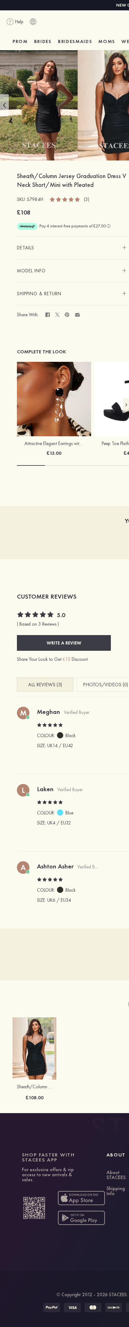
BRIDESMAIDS (75, 41)
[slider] (65, 199)
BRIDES (43, 41)
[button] (4, 105)
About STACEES (116, 1175)
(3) (86, 199)
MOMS (106, 41)
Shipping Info (115, 1191)
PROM (20, 41)
